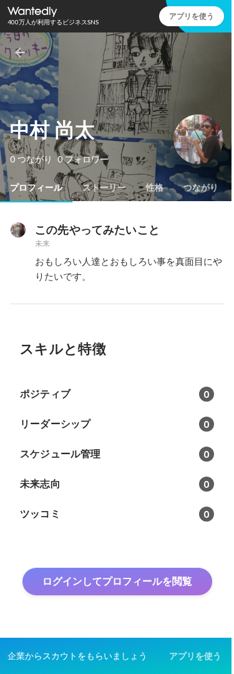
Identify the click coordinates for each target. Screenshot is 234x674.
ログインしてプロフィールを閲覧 (117, 581)
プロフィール (36, 187)
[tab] (36, 187)
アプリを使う (191, 16)
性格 (154, 187)
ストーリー (104, 187)
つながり (200, 187)
